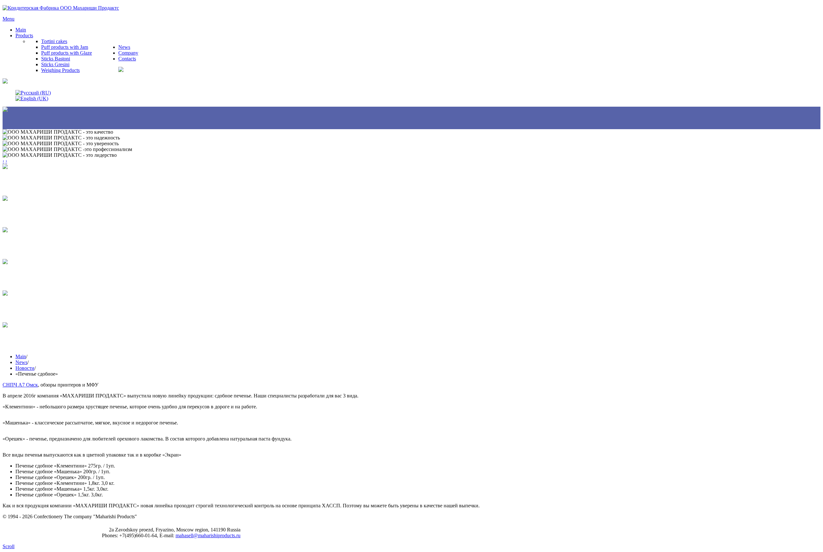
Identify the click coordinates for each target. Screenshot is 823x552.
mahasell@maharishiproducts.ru (208, 535)
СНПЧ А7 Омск (20, 384)
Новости (24, 368)
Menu (8, 19)
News (21, 362)
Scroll (8, 546)
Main (20, 356)
